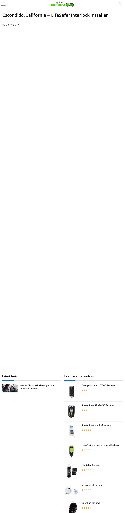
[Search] (120, 4)
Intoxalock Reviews (92, 485)
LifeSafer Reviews (91, 465)
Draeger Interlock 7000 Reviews (98, 385)
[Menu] (3, 4)
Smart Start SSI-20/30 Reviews (98, 405)
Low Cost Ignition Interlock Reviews (100, 445)
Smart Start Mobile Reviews (96, 425)
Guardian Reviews (91, 503)
